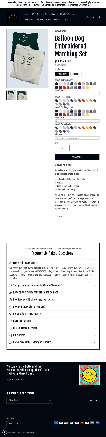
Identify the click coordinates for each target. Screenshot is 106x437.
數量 (56, 143)
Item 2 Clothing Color (64, 107)
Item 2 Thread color (63, 124)
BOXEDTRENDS (16, 432)
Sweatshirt (62, 74)
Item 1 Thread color (63, 97)
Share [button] (60, 216)
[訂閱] (50, 401)
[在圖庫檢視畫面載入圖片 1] (11, 95)
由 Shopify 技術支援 (27, 432)
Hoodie (76, 74)
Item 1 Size (59, 90)
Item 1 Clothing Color (64, 80)
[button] (54, 14)
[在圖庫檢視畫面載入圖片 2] (22, 95)
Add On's (58, 134)
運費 (64, 65)
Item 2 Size (59, 117)
